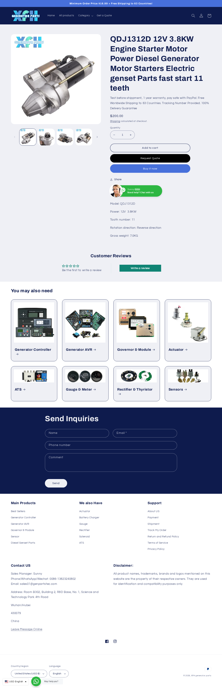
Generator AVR (79, 349)
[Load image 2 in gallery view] (46, 137)
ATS (18, 389)
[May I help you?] (36, 681)
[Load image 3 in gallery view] (65, 137)
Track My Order (157, 530)
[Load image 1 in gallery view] (27, 137)
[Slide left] (15, 137)
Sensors (176, 389)
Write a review (140, 268)
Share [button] (118, 179)
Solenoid (84, 536)
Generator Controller (33, 349)
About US (153, 511)
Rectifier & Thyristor (135, 389)
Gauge (83, 524)
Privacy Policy (156, 549)
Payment (153, 517)
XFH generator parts (201, 676)
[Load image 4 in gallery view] (83, 137)
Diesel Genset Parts (23, 543)
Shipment (153, 524)
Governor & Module (134, 349)
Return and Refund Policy (163, 536)
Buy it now (150, 168)
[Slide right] (97, 137)
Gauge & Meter (79, 389)
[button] (85, 16)
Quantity (115, 128)
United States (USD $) (27, 673)
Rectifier (84, 530)
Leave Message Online (26, 629)
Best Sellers (18, 511)
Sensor (15, 536)
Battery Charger (89, 517)
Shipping (115, 121)
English (57, 673)
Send (56, 483)
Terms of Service (158, 543)
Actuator (176, 349)
